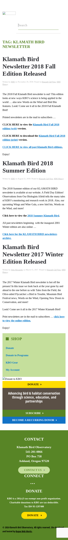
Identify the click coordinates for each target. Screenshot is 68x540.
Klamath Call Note (49, 82)
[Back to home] (9, 16)
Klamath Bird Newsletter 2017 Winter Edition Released (32, 254)
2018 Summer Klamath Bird (43, 215)
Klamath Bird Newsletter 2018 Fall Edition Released (28, 66)
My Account (12, 369)
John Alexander (17, 270)
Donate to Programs (17, 355)
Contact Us (33, 470)
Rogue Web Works (24, 531)
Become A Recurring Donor (33, 420)
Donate (10, 348)
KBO (13, 82)
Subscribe (33, 413)
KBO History (59, 179)
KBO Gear (12, 362)
